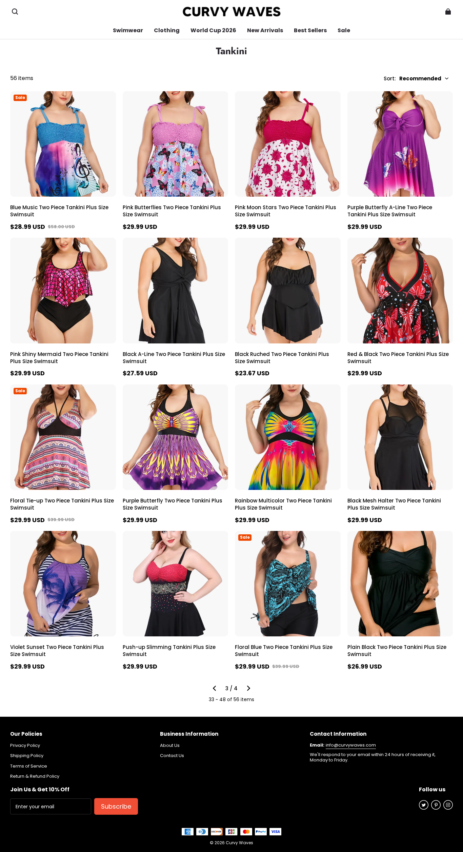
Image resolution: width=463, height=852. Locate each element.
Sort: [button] (412, 78)
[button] (15, 11)
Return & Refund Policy (34, 776)
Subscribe (116, 806)
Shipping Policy (26, 755)
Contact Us (172, 755)
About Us (170, 745)
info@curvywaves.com (351, 745)
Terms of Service (28, 766)
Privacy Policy (25, 745)
